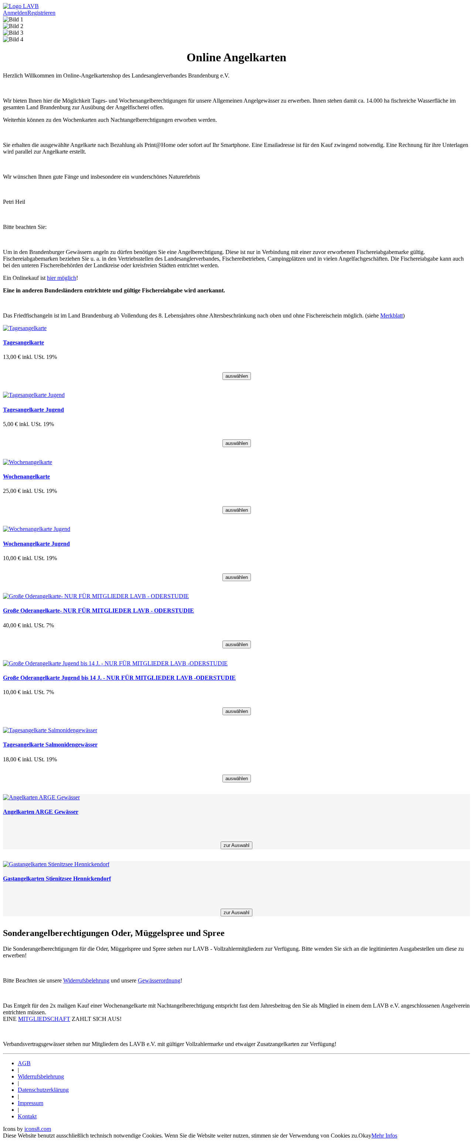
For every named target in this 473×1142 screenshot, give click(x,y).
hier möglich (61, 278)
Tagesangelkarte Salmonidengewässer (50, 744)
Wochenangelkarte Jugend (36, 544)
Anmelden (15, 13)
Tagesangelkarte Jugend (33, 410)
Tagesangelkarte (23, 342)
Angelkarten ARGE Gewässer (40, 812)
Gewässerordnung (159, 980)
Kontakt (27, 1116)
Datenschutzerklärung (43, 1090)
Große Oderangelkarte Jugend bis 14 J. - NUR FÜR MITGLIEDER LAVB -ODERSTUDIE (119, 678)
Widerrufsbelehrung (86, 980)
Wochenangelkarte (26, 476)
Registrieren (41, 13)
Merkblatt (391, 315)
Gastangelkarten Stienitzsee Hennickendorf (57, 878)
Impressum (30, 1103)
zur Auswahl (236, 845)
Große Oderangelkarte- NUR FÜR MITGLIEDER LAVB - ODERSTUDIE (98, 610)
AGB (24, 1063)
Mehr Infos (384, 1135)
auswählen (236, 376)
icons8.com (37, 1129)
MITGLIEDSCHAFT (44, 1019)
